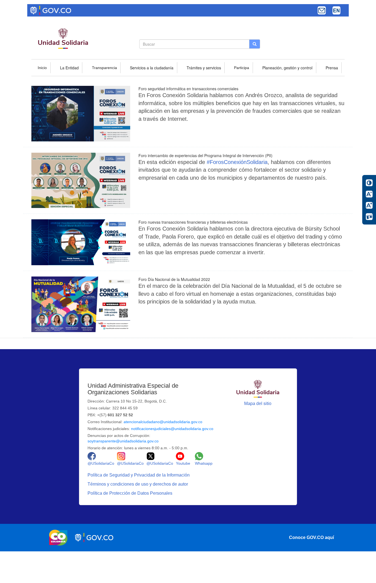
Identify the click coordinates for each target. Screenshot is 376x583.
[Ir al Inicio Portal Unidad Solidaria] (258, 388)
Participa (241, 67)
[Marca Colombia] (60, 537)
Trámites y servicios (204, 67)
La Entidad (69, 67)
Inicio (42, 67)
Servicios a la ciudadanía (151, 67)
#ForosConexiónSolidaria (237, 162)
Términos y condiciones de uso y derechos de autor (138, 484)
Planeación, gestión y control (287, 67)
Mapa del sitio (257, 403)
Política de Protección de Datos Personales (130, 493)
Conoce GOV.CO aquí (311, 537)
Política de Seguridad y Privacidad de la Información (139, 475)
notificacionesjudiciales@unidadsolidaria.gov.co (172, 428)
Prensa (332, 67)
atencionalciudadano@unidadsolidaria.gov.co (163, 422)
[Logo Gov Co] (50, 10)
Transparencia (104, 67)
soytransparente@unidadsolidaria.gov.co (123, 441)
